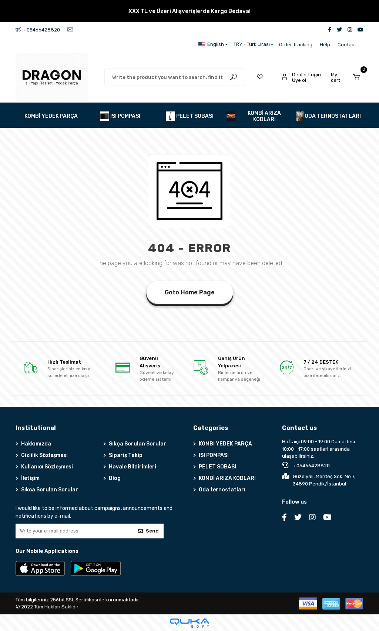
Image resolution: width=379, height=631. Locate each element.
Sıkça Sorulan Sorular (137, 444)
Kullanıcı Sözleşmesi (47, 467)
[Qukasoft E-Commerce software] (189, 623)
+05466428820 (311, 465)
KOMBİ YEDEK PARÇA (225, 444)
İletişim (30, 478)
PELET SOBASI (217, 467)
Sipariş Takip (125, 455)
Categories (210, 427)
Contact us (299, 427)
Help (325, 44)
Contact (347, 44)
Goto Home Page (190, 292)
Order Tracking (295, 44)
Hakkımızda (36, 444)
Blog (115, 478)
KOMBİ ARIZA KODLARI (227, 478)
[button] (347, 77)
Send (152, 531)
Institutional (36, 427)
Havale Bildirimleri (132, 467)
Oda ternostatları (222, 490)
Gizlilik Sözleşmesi (44, 455)
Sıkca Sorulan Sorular (49, 490)
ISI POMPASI (214, 455)
